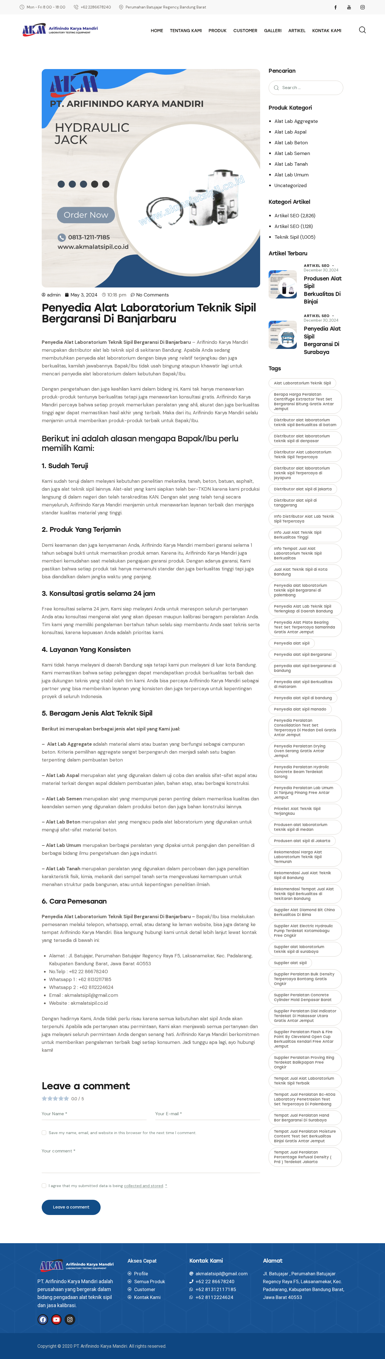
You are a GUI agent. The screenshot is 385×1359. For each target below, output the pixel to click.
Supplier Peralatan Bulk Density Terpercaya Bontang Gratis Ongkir (304, 979)
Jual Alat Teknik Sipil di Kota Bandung (301, 571)
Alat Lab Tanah (291, 164)
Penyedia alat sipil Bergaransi (302, 654)
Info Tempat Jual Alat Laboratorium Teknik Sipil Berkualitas (298, 553)
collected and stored (143, 1186)
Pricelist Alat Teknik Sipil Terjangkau (297, 811)
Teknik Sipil (287, 237)
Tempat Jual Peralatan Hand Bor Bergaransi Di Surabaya (301, 1117)
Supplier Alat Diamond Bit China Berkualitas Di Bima (304, 912)
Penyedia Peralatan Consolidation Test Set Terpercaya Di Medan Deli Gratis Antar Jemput (305, 727)
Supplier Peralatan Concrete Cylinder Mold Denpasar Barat (303, 997)
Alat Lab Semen (292, 153)
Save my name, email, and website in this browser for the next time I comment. (122, 1132)
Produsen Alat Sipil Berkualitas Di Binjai (323, 290)
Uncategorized (291, 185)
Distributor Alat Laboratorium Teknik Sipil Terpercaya (302, 454)
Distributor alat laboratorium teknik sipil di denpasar (302, 438)
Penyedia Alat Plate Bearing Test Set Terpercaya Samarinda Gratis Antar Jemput (304, 627)
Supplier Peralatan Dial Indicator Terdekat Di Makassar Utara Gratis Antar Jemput (305, 1016)
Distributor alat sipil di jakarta (303, 489)
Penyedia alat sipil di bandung (303, 698)
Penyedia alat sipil (291, 643)
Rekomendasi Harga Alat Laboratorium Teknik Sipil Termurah (298, 857)
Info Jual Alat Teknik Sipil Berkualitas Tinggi (297, 534)
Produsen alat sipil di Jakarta (302, 841)
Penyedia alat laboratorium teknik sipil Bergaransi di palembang (300, 590)
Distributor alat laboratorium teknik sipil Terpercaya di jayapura (302, 473)
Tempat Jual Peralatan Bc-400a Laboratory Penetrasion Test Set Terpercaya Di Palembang (304, 1099)
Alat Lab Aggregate (296, 121)
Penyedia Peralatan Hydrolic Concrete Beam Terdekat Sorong (301, 772)
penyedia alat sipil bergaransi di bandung (305, 668)
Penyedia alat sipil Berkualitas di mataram (303, 684)
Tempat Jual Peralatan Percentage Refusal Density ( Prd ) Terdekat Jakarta (302, 1157)
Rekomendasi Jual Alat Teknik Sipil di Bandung (302, 875)
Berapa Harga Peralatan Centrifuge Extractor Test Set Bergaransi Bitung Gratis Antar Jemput (304, 401)
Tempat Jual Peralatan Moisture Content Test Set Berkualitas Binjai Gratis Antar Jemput (305, 1136)
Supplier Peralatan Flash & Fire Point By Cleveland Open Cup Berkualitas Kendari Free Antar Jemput (303, 1039)
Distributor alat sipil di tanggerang (295, 502)
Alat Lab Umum (292, 175)
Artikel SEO (287, 216)
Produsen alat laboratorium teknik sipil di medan (300, 827)
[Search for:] (306, 87)
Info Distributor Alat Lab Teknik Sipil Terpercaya (304, 518)
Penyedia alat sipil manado (300, 709)
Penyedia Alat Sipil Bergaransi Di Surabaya (322, 340)
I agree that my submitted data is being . (108, 1185)
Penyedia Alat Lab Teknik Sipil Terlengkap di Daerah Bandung (303, 608)
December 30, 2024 (321, 270)
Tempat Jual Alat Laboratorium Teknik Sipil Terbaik (304, 1080)
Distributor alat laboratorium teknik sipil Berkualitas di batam (305, 422)
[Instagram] (70, 1319)
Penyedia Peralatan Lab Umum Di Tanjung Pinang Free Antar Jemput (303, 793)
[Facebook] (42, 1319)
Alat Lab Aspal (290, 132)
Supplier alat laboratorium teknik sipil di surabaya (299, 949)
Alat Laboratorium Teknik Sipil (302, 383)
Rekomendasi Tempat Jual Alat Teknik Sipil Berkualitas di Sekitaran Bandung (304, 894)
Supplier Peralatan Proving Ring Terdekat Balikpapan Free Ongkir (304, 1062)
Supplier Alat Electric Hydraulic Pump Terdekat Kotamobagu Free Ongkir (303, 931)
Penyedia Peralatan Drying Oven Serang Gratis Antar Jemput (300, 751)
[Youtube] (56, 1319)
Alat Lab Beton (291, 143)
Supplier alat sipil (290, 963)
